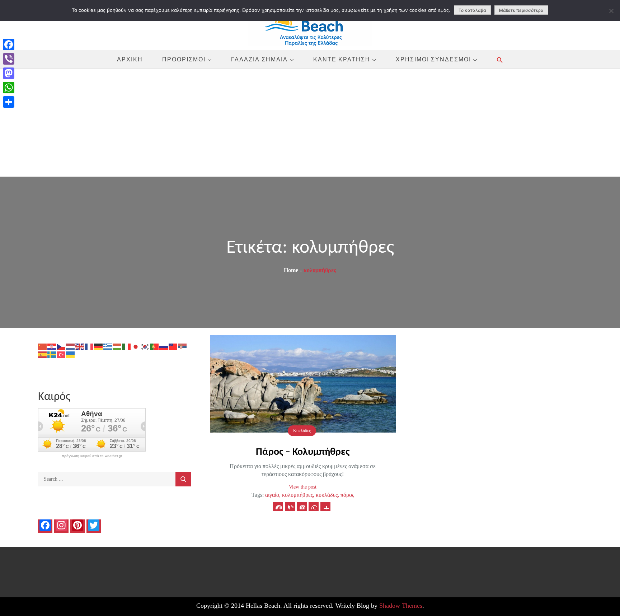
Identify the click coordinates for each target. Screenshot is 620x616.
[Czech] (61, 346)
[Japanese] (136, 346)
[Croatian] (52, 346)
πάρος (347, 495)
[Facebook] (8, 44)
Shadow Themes (400, 605)
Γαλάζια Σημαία (259, 59)
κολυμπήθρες (297, 495)
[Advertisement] (310, 123)
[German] (98, 346)
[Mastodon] (8, 73)
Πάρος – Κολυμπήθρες (302, 452)
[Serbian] (182, 346)
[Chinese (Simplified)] (42, 346)
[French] (89, 346)
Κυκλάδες (302, 430)
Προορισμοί (184, 59)
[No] (611, 10)
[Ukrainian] (70, 354)
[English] (80, 346)
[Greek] (108, 346)
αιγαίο (272, 495)
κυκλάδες (327, 495)
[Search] (183, 479)
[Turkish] (61, 354)
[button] (500, 60)
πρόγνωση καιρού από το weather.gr (92, 456)
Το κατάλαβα (472, 10)
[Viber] (8, 59)
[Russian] (164, 346)
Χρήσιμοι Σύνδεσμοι (433, 59)
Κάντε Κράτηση (341, 59)
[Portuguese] (154, 346)
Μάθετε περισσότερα (521, 10)
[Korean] (145, 346)
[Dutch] (70, 346)
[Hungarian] (117, 346)
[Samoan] (173, 346)
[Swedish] (52, 354)
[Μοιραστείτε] (8, 102)
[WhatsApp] (8, 87)
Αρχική (130, 59)
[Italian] (126, 346)
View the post (302, 487)
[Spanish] (42, 354)
